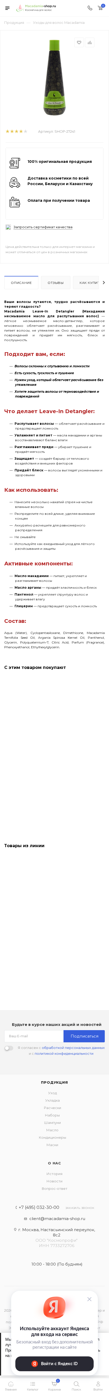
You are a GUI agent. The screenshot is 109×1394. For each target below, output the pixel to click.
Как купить (91, 283)
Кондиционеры (52, 1137)
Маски (52, 1145)
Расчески (52, 1108)
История (54, 1174)
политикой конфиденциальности (64, 1053)
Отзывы (56, 283)
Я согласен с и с (61, 1051)
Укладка (52, 1100)
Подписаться (84, 1036)
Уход (52, 1093)
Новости (54, 1181)
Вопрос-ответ (54, 1188)
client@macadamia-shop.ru (57, 1218)
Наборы (52, 1115)
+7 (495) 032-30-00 (39, 1207)
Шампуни (52, 1122)
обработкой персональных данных (73, 1048)
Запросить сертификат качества (42, 227)
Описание (21, 283)
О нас (54, 1163)
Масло (52, 1130)
